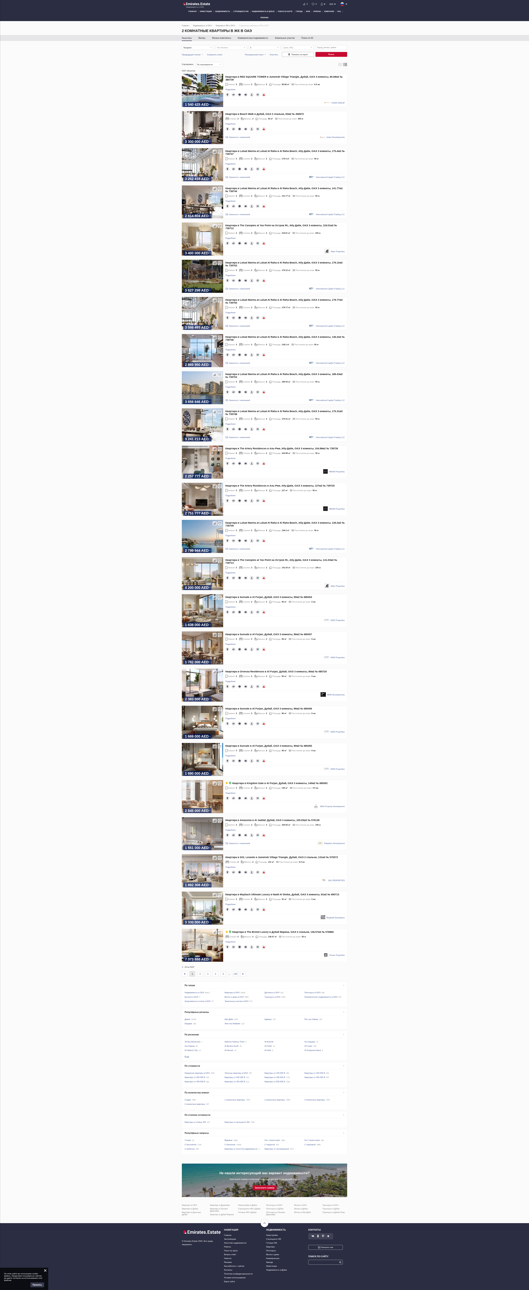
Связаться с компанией (239, 137)
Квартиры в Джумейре (220, 1205)
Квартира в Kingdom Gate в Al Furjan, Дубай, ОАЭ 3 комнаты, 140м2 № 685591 (280, 783)
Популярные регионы (197, 1012)
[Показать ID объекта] (258, 95)
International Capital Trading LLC (330, 177)
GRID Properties (337, 620)
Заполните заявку (264, 1188)
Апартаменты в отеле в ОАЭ (197, 1001)
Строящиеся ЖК (273, 1239)
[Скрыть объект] (233, 95)
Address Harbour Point (234, 1042)
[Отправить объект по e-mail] (246, 95)
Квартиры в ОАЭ (232, 992)
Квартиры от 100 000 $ (274, 1073)
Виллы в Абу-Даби (302, 1212)
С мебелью (190, 1149)
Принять (37, 1285)
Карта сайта (229, 1281)
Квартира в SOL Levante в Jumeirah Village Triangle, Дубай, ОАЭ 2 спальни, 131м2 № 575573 (281, 857)
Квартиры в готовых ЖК (195, 1122)
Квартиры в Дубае (190, 1209)
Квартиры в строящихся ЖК (237, 1122)
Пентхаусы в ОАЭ (312, 992)
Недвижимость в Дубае (276, 1270)
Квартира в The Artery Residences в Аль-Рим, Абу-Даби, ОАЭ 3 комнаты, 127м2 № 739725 (280, 485)
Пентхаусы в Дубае (275, 1209)
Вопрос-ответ (230, 1254)
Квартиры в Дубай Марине (222, 1214)
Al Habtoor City (191, 1050)
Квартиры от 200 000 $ (195, 1077)
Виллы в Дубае (301, 1209)
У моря (188, 1140)
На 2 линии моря (312, 1140)
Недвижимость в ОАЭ (194, 992)
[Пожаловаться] (264, 95)
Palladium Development (334, 843)
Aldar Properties (338, 251)
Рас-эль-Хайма (311, 1019)
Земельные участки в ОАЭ (236, 1001)
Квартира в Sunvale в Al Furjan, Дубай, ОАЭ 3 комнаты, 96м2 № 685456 (268, 708)
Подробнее (230, 89)
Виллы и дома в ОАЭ (234, 997)
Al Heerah (229, 1050)
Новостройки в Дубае (247, 1205)
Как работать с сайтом (234, 1266)
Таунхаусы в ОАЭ (272, 997)
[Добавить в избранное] (220, 77)
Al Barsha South (232, 1046)
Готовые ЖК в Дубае (247, 1212)
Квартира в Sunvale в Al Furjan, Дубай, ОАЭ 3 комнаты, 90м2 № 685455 (268, 745)
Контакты (228, 1270)
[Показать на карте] (227, 95)
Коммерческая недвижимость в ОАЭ (320, 997)
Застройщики (230, 1239)
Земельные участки (285, 38)
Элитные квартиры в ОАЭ (236, 1073)
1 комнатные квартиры (235, 1100)
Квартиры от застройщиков (276, 1149)
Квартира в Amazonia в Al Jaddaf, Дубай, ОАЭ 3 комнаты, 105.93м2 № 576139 (272, 820)
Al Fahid (268, 1046)
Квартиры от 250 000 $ (235, 1077)
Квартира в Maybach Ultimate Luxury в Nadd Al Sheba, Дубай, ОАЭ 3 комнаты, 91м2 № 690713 (282, 894)
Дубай (187, 1019)
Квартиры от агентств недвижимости (241, 1149)
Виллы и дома (272, 1254)
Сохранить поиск (214, 54)
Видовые (229, 1140)
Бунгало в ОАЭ (191, 997)
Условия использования (235, 1277)
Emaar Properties (337, 955)
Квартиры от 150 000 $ (314, 1073)
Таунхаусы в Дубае (331, 1209)
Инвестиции (271, 1266)
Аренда (269, 1262)
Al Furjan (308, 1046)
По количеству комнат (197, 1092)
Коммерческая (272, 1258)
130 (235, 974)
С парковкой (310, 1144)
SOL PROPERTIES (336, 880)
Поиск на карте (231, 1250)
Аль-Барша (190, 1046)
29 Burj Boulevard (192, 1042)
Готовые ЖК (271, 1243)
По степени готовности (197, 1115)
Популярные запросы (197, 1133)
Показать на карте (299, 54)
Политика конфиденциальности (238, 1274)
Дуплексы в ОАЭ (271, 992)
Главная (227, 1235)
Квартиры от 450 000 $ (235, 1081)
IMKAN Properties (337, 472)
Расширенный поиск (254, 54)
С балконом (230, 1144)
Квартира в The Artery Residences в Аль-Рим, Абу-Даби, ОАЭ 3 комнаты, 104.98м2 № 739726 (281, 448)
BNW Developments (336, 695)
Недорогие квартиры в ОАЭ (197, 1073)
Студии (188, 1100)
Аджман (268, 1019)
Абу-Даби (229, 1019)
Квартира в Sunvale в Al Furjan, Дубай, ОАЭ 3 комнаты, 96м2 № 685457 (268, 634)
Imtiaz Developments (335, 137)
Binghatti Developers (336, 918)
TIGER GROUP (338, 103)
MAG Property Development (332, 806)
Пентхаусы (271, 1250)
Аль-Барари (309, 1042)
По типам (190, 985)
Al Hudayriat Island (312, 1050)
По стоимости (192, 1066)
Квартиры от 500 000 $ (274, 1081)
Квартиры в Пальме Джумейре (219, 1210)
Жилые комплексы (221, 38)
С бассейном (190, 1144)
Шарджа (188, 1023)
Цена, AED (288, 47)
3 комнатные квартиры (314, 1100)
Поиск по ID (307, 38)
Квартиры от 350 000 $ (314, 1077)
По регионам (192, 1034)
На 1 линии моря (272, 1140)
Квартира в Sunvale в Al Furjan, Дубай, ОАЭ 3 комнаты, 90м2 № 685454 (268, 597)
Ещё (187, 1057)
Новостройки (272, 1235)
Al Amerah (268, 1042)
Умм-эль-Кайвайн (232, 1023)
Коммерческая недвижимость (253, 38)
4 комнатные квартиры (195, 1104)
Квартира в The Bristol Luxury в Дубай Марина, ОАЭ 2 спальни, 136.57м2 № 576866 (283, 932)
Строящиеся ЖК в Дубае (249, 1209)
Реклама (228, 1262)
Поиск (331, 54)
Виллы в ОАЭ (300, 1205)
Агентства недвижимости (235, 1243)
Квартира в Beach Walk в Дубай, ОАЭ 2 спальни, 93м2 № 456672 (264, 114)
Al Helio (267, 1050)
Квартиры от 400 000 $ (195, 1081)
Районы (227, 1247)
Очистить (274, 54)
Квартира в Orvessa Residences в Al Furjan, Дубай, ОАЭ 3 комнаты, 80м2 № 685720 (276, 671)
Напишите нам (327, 1247)
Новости (227, 1258)
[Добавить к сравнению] (215, 77)
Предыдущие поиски (191, 54)
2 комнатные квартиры (274, 1100)
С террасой (269, 1144)
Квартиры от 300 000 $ (274, 1077)
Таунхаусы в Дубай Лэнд (333, 1212)
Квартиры (187, 38)
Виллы (202, 38)
